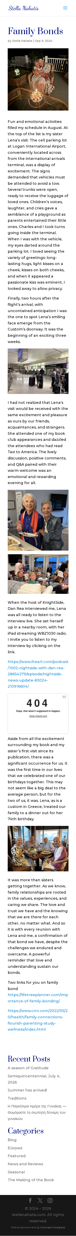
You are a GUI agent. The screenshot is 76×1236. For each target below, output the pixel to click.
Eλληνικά (15, 1148)
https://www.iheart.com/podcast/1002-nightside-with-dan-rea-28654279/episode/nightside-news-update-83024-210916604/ (38, 674)
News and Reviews (25, 1164)
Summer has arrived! (27, 1090)
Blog (12, 1140)
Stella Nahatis (22, 41)
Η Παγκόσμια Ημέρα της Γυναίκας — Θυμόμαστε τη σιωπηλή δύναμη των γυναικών (37, 1112)
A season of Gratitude (28, 1068)
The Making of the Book (31, 1180)
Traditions (17, 1098)
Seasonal (16, 1172)
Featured (17, 1156)
